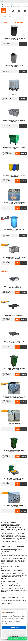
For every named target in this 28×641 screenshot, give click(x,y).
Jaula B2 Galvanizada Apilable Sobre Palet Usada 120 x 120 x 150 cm (14, 203)
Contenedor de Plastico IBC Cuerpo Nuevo (14, 94)
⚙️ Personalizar (14, 636)
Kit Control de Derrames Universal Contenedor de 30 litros (14, 479)
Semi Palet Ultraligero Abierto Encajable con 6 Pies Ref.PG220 (14, 315)
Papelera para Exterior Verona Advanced (14, 66)
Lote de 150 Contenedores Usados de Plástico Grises (14, 506)
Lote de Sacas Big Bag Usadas (14, 423)
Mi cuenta (19, 13)
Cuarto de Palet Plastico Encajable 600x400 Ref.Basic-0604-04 (14, 287)
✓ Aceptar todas (14, 627)
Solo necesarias (14, 632)
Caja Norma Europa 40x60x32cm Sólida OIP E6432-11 (14, 121)
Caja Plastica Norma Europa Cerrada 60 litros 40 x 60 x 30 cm (14, 258)
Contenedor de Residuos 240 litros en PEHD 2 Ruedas (14, 176)
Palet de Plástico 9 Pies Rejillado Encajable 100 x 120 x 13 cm (14, 342)
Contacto (12, 13)
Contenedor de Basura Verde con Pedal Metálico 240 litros (14, 369)
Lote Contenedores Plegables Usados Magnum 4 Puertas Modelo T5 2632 (14, 397)
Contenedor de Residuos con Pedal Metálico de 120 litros (14, 451)
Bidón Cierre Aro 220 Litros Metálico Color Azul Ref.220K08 (14, 230)
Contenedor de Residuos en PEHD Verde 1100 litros (14, 148)
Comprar (23, 44)
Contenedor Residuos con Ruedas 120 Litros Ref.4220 (14, 39)
